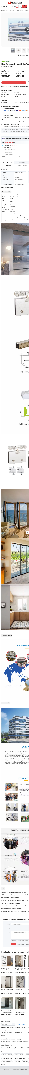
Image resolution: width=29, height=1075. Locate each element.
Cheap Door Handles (7, 1061)
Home (2, 10)
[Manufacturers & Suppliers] (14, 2)
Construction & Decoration (10, 10)
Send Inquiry (14, 83)
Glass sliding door (18, 1032)
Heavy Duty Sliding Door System (7, 1027)
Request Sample (24, 86)
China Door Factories (7, 1054)
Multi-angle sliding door (6, 1030)
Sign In (3, 156)
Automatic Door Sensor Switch (8, 1032)
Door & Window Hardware (22, 10)
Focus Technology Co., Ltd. (18, 1069)
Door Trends (25, 1061)
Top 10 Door (17, 1061)
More (2, 1064)
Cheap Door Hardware (7, 1058)
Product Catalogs (21, 1024)
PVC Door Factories (19, 1054)
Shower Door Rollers (19, 1047)
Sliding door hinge (18, 1030)
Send (13, 944)
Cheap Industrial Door (20, 1058)
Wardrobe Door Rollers (7, 1047)
